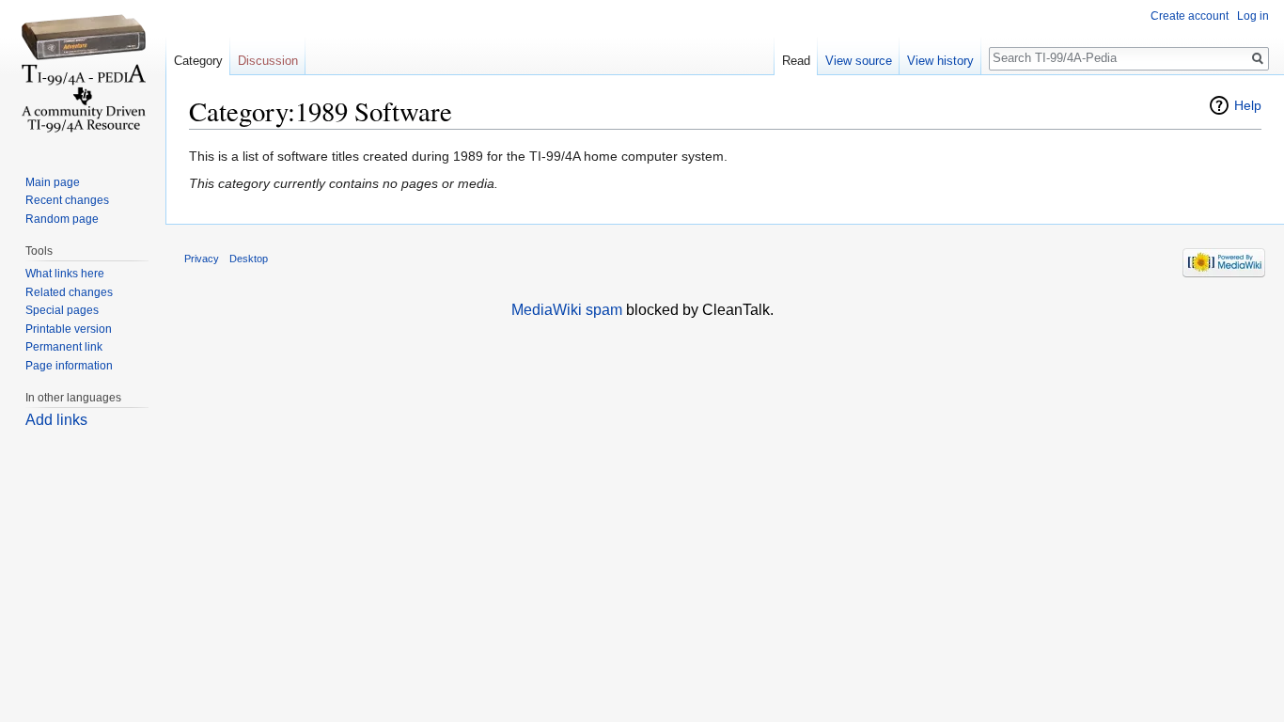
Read (796, 61)
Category (198, 61)
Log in (1253, 16)
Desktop (248, 258)
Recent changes (67, 200)
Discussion (268, 61)
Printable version (68, 329)
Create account (1190, 16)
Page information (69, 365)
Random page (62, 219)
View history (940, 61)
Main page (52, 182)
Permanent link (63, 346)
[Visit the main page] (83, 75)
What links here (64, 273)
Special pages (62, 310)
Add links (56, 420)
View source (858, 61)
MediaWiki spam (566, 310)
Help (1247, 105)
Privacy (201, 258)
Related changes (69, 292)
